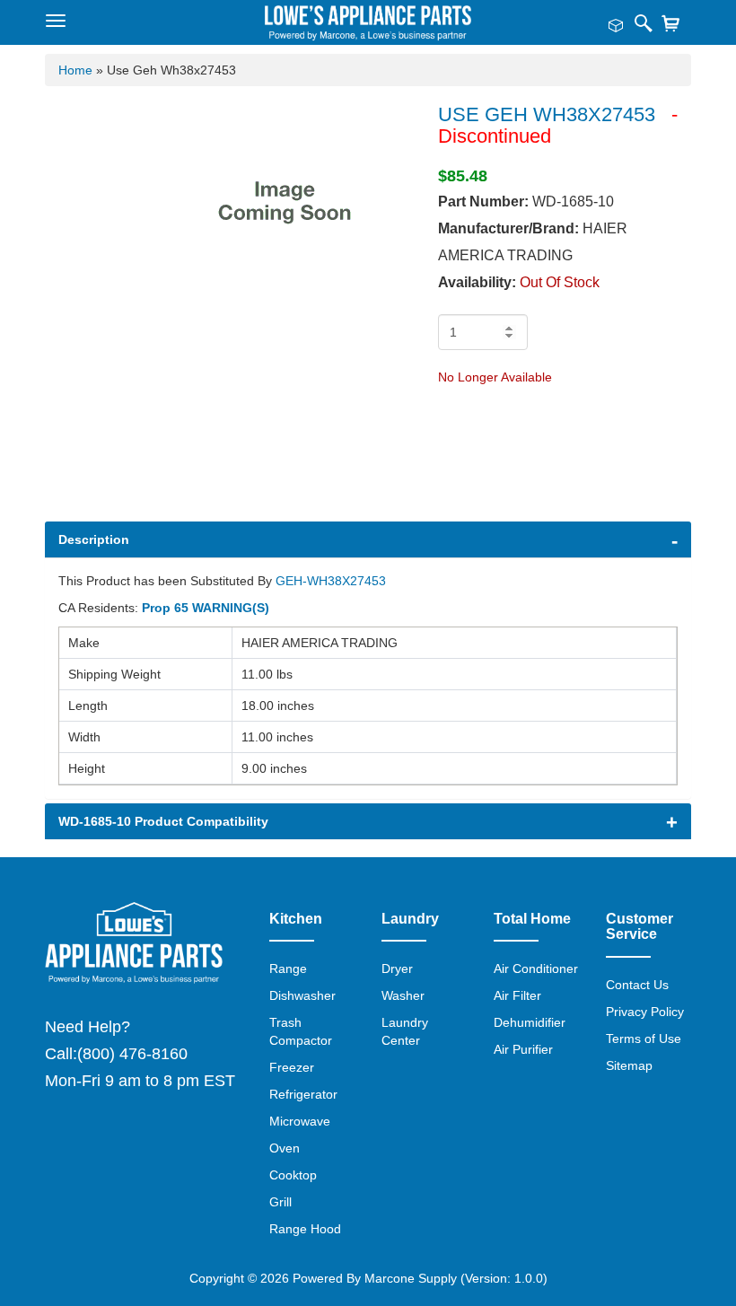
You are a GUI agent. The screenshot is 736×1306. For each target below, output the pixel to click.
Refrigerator (303, 1094)
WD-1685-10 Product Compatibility (163, 821)
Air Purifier (523, 1049)
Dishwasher (302, 995)
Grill (280, 1202)
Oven (284, 1148)
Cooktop (293, 1175)
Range (288, 968)
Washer (403, 995)
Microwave (299, 1121)
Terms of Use (643, 1038)
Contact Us (637, 984)
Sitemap (629, 1065)
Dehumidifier (529, 1022)
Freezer (291, 1067)
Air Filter (517, 995)
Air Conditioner (536, 968)
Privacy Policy (645, 1011)
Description (93, 539)
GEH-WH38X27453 (331, 581)
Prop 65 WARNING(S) (205, 607)
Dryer (397, 968)
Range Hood (305, 1229)
